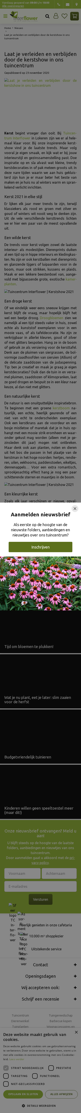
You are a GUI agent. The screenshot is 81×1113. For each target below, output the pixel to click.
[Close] (74, 508)
